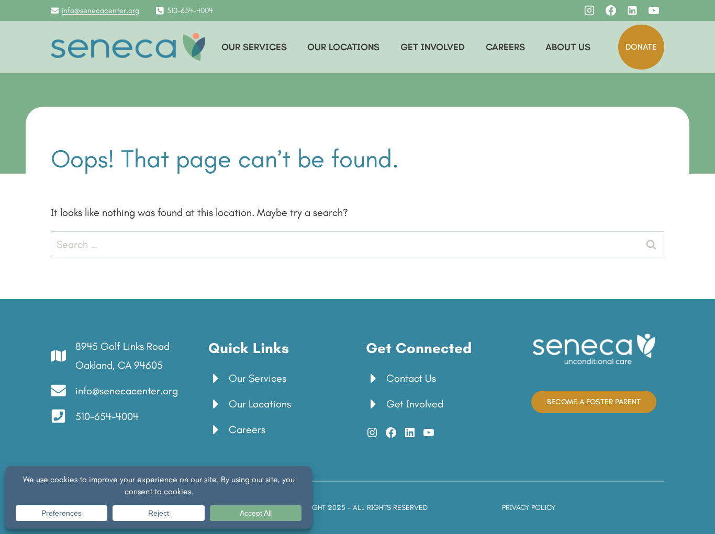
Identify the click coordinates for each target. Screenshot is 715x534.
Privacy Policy (528, 507)
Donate (641, 47)
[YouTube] (653, 10)
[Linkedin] (632, 10)
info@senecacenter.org (100, 10)
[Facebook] (610, 10)
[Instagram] (589, 10)
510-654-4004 (190, 10)
